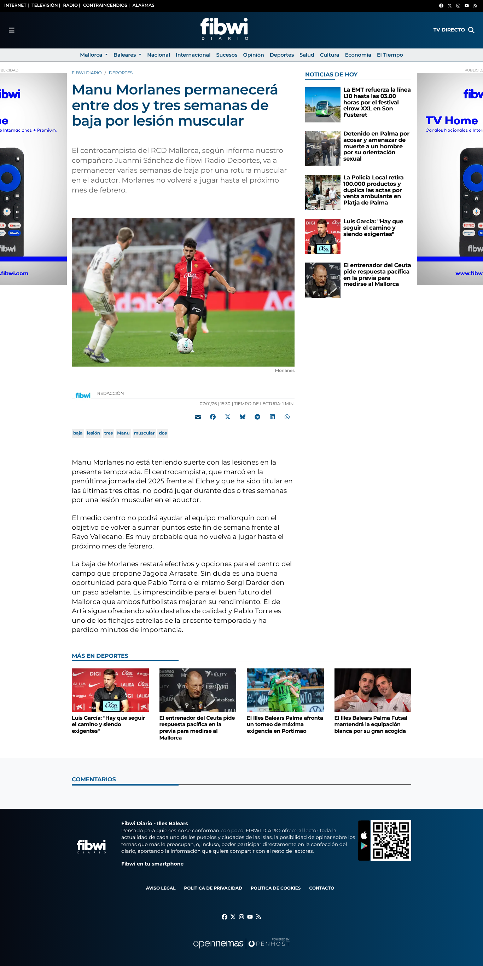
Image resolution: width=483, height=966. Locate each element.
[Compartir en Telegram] (257, 417)
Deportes (121, 73)
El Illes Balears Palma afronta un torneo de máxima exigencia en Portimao (285, 724)
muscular (144, 433)
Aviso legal (161, 888)
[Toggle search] (471, 30)
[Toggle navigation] (11, 30)
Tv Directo (449, 30)
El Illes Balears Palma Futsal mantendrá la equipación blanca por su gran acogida (371, 724)
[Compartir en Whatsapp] (287, 417)
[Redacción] (83, 395)
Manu (123, 433)
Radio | (71, 5)
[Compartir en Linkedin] (272, 417)
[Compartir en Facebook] (212, 417)
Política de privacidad (213, 888)
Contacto (321, 888)
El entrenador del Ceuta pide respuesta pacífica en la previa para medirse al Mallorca (377, 275)
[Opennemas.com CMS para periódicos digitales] (241, 950)
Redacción (111, 393)
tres (108, 433)
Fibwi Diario (87, 73)
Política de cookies (276, 888)
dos (163, 433)
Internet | (16, 5)
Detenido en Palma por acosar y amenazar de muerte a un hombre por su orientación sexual (376, 146)
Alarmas (144, 5)
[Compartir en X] (227, 417)
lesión (93, 433)
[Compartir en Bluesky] (242, 417)
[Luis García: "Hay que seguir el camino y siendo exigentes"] (323, 236)
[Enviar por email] (198, 417)
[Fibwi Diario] (224, 30)
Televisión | (46, 5)
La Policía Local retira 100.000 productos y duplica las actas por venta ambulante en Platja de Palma (373, 190)
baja (78, 433)
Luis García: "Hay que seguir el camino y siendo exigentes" (373, 227)
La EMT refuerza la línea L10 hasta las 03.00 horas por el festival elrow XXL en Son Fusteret (377, 102)
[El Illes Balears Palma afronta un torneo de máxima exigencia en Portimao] (285, 690)
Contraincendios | (106, 5)
